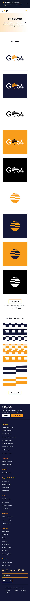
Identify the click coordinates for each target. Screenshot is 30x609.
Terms (16, 590)
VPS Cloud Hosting (7, 440)
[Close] (27, 4)
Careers (4, 538)
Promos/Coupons (7, 505)
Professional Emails (7, 446)
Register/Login (6, 565)
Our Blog (4, 541)
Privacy (23, 590)
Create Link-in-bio (7, 453)
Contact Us (5, 534)
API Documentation (7, 516)
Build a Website (6, 472)
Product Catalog (6, 547)
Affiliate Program (7, 461)
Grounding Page (6, 554)
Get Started (17, 415)
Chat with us (5, 481)
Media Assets (5, 544)
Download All (15, 301)
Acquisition (5, 550)
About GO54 (5, 531)
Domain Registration (7, 427)
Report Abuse (6, 490)
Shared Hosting (6, 434)
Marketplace (5, 449)
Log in (6, 415)
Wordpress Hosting (7, 443)
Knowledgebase (6, 484)
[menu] (26, 11)
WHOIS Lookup (6, 499)
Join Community (6, 520)
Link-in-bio (5, 508)
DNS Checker (5, 502)
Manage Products (7, 562)
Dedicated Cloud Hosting (9, 437)
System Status (6, 487)
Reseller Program (6, 464)
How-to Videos (6, 523)
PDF (19, 308)
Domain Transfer (6, 430)
